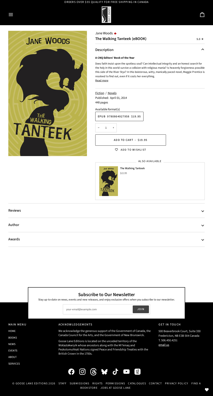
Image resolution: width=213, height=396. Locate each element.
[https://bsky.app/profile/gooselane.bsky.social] (106, 371)
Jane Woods (104, 33)
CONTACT (155, 383)
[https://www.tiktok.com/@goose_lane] (117, 372)
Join (140, 309)
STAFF (62, 383)
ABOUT (12, 357)
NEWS (11, 344)
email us (164, 345)
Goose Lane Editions (32, 383)
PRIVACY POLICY (176, 383)
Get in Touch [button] (170, 324)
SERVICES (14, 364)
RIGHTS (97, 383)
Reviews (14, 210)
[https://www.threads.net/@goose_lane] (95, 371)
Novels (112, 93)
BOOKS (12, 338)
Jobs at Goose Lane (115, 388)
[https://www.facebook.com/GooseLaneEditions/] (73, 372)
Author (13, 224)
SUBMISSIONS (79, 383)
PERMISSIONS (115, 383)
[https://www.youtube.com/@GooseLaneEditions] (128, 372)
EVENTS (12, 351)
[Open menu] (14, 14)
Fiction (99, 93)
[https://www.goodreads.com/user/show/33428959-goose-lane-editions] (139, 372)
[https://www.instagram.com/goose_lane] (84, 372)
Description (104, 49)
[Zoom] (47, 93)
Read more (101, 80)
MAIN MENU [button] (17, 324)
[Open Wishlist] (207, 390)
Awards (14, 239)
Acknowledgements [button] (75, 324)
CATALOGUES (137, 383)
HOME (12, 331)
